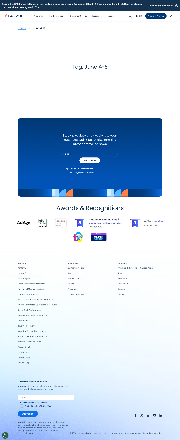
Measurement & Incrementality (32, 315)
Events (121, 294)
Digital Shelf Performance (29, 310)
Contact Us (123, 283)
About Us (122, 273)
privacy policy (86, 169)
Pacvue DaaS (24, 347)
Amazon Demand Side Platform (32, 336)
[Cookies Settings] (5, 435)
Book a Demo (156, 16)
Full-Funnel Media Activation (31, 289)
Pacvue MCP (23, 352)
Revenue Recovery (26, 326)
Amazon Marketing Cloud (29, 341)
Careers (121, 289)
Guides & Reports (76, 278)
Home (22, 28)
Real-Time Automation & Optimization (35, 299)
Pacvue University (76, 294)
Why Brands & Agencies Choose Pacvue (136, 268)
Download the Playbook (160, 5)
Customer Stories (78, 16)
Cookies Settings (129, 433)
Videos (71, 283)
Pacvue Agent (24, 278)
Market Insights (24, 357)
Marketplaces (24, 320)
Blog (70, 273)
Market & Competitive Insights (32, 331)
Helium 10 (22, 362)
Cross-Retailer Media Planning (31, 283)
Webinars (72, 289)
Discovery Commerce (28, 294)
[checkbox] (90, 172)
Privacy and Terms (111, 433)
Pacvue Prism (24, 273)
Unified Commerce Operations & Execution (38, 304)
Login (139, 15)
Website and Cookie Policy (150, 433)
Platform (22, 268)
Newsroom (123, 278)
